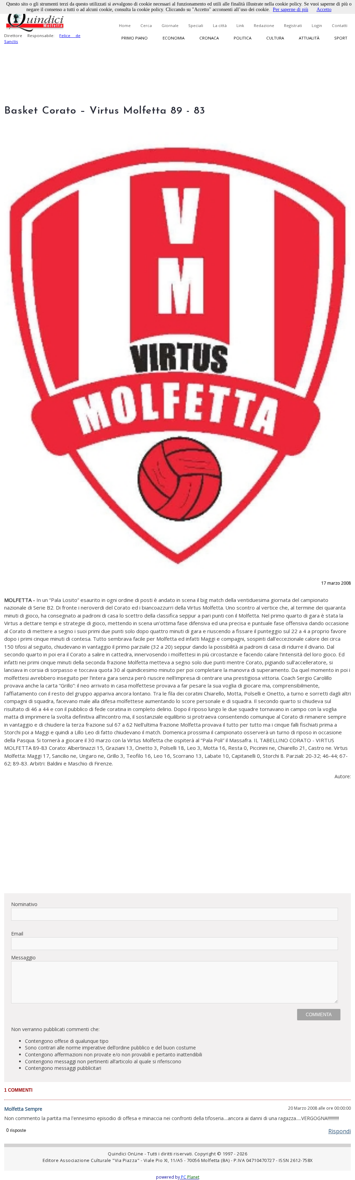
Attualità (309, 38)
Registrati (293, 25)
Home (125, 25)
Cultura (275, 38)
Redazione (264, 25)
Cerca (146, 25)
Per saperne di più (290, 9)
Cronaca (209, 38)
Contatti (339, 25)
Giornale (170, 25)
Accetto (324, 9)
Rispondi (339, 1131)
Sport (340, 38)
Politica (242, 38)
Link (240, 25)
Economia (173, 38)
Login (317, 25)
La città (220, 25)
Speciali (195, 25)
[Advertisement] (177, 839)
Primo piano (134, 38)
